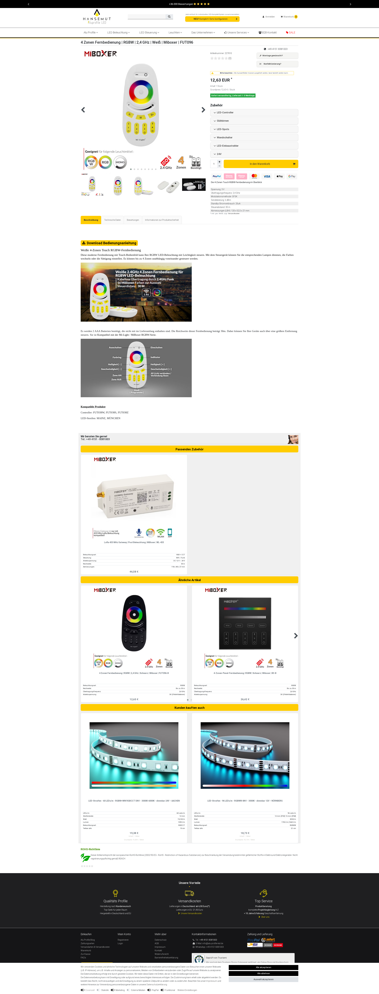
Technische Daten (112, 220)
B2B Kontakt (269, 32)
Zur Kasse (85, 954)
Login (120, 943)
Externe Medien (138, 990)
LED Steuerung (148, 32)
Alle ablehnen (263, 973)
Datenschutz (160, 940)
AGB (157, 943)
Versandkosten (234, 214)
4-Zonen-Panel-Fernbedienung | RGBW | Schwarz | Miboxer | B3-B (245, 673)
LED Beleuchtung (117, 32)
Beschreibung (91, 220)
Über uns (265, 917)
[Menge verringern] (219, 166)
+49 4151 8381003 (215, 947)
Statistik (105, 990)
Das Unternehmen (202, 32)
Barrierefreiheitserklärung (166, 957)
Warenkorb (86, 950)
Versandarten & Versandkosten (95, 947)
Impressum (211, 981)
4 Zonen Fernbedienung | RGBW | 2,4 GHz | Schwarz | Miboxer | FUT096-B (134, 673)
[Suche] (169, 16)
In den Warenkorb (260, 163)
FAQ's (83, 957)
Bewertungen (133, 220)
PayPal (155, 990)
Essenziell (90, 990)
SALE (291, 32)
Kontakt (158, 950)
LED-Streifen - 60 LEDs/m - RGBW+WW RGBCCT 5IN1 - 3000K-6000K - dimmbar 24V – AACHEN (134, 801)
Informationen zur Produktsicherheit (162, 220)
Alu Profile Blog (88, 940)
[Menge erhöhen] (219, 162)
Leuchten (174, 32)
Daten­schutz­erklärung (157, 984)
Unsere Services (237, 32)
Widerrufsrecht (162, 954)
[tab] (91, 220)
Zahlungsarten (87, 943)
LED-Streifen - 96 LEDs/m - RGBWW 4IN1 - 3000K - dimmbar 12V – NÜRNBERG (245, 801)
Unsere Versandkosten (191, 913)
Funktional (170, 990)
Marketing (120, 990)
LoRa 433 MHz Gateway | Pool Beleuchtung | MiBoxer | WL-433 (134, 542)
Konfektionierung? (272, 64)
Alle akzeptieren (263, 967)
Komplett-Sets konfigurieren (211, 19)
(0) (229, 58)
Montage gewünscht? (272, 55)
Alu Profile (90, 32)
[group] (134, 497)
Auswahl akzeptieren (264, 979)
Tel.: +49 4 (87, 439)
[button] (28, 4)
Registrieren (123, 940)
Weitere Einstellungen (187, 990)
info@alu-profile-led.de (212, 943)
